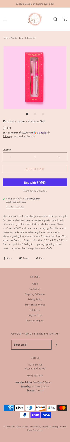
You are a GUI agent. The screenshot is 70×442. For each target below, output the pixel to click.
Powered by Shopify (39, 426)
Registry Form (35, 315)
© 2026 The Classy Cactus (16, 426)
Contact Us (35, 289)
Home (5, 38)
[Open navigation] (5, 19)
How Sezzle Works (35, 304)
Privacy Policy (35, 299)
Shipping (7, 136)
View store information (15, 206)
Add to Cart (35, 169)
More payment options (35, 191)
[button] (35, 77)
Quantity (7, 149)
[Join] (56, 345)
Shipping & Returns (35, 294)
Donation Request (35, 320)
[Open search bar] (55, 19)
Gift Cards (35, 310)
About (35, 283)
